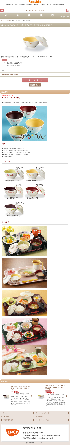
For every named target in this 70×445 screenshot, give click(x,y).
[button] (2, 10)
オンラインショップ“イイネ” (35, 10)
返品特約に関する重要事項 (11, 74)
